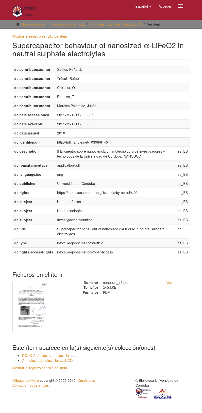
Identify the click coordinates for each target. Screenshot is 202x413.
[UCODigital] (163, 393)
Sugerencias (39, 385)
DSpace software (25, 380)
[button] (143, 6)
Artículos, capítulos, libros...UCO (116, 24)
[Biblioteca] (143, 393)
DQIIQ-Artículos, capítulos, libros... (49, 355)
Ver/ (169, 282)
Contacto (19, 385)
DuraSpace (86, 380)
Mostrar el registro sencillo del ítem (39, 36)
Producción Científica (68, 24)
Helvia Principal (33, 24)
